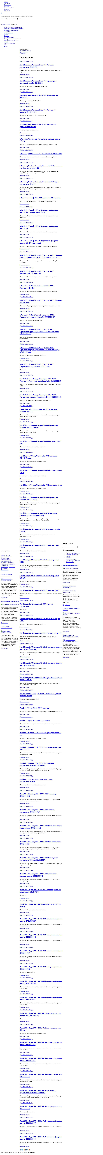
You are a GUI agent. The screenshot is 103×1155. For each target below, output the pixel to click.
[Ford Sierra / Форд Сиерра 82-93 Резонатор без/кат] (26, 438)
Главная (6, 2)
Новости (6, 6)
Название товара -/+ (25, 50)
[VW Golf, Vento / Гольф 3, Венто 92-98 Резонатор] (26, 150)
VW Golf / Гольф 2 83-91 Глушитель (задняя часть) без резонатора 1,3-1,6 (39, 211)
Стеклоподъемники (9, 43)
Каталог (8, 24)
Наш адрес (7, 10)
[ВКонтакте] (21, 1150)
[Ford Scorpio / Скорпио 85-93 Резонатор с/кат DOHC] (26, 541)
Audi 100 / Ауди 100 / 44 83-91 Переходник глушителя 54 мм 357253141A (38, 1091)
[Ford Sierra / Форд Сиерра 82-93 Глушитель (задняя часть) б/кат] (26, 493)
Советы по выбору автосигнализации (6, 575)
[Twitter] (22, 1150)
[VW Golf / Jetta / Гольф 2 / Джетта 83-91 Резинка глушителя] (26, 297)
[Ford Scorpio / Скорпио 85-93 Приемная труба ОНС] (26, 615)
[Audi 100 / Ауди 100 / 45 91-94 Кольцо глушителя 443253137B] (26, 963)
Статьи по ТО (70, 562)
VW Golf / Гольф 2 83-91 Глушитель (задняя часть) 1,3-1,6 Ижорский (39, 242)
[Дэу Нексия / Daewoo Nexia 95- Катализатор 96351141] (26, 92)
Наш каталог (7, 5)
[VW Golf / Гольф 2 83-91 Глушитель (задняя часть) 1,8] (26, 222)
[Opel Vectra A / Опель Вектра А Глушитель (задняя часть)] (26, 406)
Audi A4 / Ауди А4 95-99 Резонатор (34, 708)
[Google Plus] (29, 1150)
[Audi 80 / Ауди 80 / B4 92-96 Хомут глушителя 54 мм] (26, 729)
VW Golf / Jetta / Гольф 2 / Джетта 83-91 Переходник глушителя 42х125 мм (37, 365)
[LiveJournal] (27, 1150)
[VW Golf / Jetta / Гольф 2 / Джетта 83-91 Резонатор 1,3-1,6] (26, 282)
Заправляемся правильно (70, 565)
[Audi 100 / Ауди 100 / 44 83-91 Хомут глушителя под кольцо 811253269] (26, 1010)
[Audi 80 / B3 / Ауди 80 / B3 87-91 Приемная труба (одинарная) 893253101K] (26, 822)
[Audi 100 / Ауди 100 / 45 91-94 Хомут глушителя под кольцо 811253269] (26, 886)
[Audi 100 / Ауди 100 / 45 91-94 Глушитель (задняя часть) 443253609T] (26, 994)
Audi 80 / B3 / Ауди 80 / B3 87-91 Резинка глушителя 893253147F (37, 811)
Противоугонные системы (11, 40)
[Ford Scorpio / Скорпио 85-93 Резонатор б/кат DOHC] (26, 572)
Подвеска (6, 36)
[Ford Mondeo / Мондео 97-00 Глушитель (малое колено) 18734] (26, 690)
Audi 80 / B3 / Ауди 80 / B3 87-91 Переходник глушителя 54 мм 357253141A (39, 859)
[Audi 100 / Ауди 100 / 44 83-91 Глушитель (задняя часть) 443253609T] (26, 1117)
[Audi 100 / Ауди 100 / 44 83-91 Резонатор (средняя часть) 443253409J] (26, 1055)
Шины (5, 46)
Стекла (6, 41)
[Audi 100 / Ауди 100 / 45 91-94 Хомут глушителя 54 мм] (26, 900)
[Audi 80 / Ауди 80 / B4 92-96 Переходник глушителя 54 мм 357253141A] (26, 760)
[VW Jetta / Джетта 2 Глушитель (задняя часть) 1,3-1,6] (26, 135)
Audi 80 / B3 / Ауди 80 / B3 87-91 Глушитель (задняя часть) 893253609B (38, 875)
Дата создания (24, 52)
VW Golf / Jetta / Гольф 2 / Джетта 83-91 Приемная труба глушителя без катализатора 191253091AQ (39, 349)
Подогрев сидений (9, 37)
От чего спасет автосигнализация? (6, 627)
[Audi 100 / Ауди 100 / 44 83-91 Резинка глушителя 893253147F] (26, 1071)
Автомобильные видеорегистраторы (14, 28)
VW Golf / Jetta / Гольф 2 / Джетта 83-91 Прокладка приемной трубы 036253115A (37, 316)
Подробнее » (4, 597)
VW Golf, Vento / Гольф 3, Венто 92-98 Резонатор (41, 153)
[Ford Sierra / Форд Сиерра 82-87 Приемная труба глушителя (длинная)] (26, 509)
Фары (5, 44)
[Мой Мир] (26, 1150)
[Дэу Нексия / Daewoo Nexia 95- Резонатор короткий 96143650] (26, 106)
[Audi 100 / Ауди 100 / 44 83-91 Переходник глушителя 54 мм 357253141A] (26, 1087)
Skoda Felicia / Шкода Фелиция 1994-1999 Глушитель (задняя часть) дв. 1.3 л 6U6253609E (40, 396)
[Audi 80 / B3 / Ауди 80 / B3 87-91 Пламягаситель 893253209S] (26, 838)
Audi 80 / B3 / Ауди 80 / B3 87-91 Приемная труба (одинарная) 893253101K (41, 827)
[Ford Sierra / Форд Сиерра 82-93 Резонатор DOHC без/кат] (26, 452)
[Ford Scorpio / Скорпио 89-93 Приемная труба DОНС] (26, 525)
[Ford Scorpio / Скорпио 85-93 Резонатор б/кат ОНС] (26, 556)
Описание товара (24, 74)
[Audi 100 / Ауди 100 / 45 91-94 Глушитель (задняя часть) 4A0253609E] (26, 978)
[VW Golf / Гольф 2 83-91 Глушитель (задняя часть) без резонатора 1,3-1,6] (26, 206)
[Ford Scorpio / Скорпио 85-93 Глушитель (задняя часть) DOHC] (26, 674)
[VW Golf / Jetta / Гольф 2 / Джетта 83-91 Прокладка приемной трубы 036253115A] (26, 311)
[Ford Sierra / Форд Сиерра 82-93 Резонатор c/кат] (26, 481)
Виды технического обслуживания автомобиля (70, 636)
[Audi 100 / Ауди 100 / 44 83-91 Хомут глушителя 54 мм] (26, 1024)
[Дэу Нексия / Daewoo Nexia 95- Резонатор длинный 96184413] (26, 121)
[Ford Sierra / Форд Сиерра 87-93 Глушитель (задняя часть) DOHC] (26, 422)
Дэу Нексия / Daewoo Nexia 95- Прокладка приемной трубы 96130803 (38, 82)
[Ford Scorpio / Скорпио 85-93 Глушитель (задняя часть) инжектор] (26, 659)
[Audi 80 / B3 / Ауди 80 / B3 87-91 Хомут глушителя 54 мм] (26, 776)
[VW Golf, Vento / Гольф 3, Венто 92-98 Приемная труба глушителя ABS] (26, 162)
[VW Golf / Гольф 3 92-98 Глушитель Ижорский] (26, 194)
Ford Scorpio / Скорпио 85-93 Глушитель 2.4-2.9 (40, 633)
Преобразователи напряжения (12, 39)
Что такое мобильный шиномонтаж (69, 586)
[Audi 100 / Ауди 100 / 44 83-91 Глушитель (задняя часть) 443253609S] (26, 1133)
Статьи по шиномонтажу (73, 560)
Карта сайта (7, 3)
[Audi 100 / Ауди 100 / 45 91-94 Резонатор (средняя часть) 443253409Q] (26, 931)
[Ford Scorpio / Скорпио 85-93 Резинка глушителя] (26, 600)
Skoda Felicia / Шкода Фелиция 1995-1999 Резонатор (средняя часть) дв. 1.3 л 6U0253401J (40, 380)
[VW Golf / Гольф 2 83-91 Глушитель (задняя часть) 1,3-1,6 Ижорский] (26, 237)
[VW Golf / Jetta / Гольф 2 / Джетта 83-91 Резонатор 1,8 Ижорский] (26, 267)
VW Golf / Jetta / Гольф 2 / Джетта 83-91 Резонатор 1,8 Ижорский (37, 272)
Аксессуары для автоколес (11, 30)
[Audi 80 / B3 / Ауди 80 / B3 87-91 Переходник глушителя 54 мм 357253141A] (26, 854)
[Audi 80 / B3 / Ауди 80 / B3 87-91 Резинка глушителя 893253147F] (26, 806)
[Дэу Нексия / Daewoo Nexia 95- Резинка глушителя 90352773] (26, 61)
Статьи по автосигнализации (71, 558)
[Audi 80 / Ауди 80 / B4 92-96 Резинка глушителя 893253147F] (26, 744)
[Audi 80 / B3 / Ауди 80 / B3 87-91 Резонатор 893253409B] (26, 790)
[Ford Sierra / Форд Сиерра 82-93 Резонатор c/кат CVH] (26, 467)
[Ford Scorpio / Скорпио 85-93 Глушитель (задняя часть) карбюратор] (26, 643)
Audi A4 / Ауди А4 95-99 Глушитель (35, 720)
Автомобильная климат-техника (13, 27)
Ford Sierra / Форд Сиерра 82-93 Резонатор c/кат (41, 485)
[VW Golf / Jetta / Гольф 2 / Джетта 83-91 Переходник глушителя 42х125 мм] (26, 361)
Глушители (7, 31)
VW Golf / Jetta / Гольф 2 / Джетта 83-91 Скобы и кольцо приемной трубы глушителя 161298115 (41, 256)
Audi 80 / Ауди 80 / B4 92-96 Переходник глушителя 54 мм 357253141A (37, 764)
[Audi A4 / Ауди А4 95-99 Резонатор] (26, 704)
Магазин (6, 9)
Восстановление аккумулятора (10, 601)
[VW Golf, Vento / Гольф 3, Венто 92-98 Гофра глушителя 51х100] (26, 178)
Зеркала (6, 34)
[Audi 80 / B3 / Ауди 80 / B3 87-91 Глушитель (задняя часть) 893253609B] (26, 870)
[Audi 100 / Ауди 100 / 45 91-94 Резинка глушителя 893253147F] (26, 947)
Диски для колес (8, 33)
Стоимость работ (8, 7)
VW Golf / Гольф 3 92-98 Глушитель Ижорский (40, 198)
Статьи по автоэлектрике (73, 553)
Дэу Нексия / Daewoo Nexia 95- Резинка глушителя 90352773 (37, 66)
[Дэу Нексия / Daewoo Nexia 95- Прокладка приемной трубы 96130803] (26, 77)
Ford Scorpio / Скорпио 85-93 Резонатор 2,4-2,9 (40, 590)
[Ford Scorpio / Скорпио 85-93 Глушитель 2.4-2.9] (26, 629)
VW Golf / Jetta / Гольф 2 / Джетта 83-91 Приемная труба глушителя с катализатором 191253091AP (39, 331)
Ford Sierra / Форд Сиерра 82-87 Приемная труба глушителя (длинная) (38, 514)
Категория (22, 53)
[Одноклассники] (24, 1150)
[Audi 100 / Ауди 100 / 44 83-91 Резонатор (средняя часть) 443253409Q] (26, 1039)
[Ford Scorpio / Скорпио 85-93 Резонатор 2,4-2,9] (26, 587)
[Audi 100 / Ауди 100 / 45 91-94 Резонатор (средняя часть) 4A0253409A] (26, 915)
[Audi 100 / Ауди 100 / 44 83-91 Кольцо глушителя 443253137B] (26, 1103)
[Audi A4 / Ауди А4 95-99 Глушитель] (26, 717)
